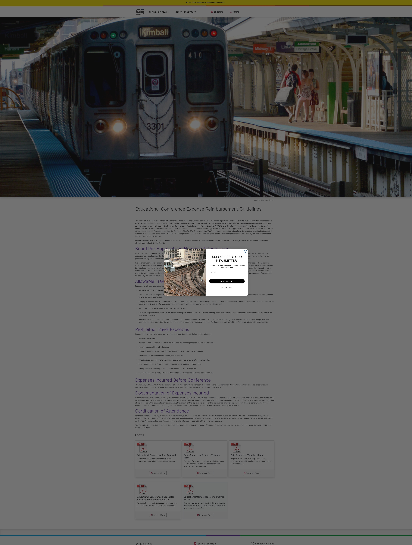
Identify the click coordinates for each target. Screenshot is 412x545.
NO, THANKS (227, 287)
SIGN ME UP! (226, 281)
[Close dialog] (245, 251)
